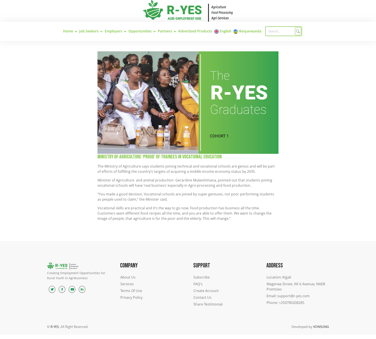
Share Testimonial (208, 304)
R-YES (54, 326)
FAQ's (198, 284)
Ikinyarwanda (249, 31)
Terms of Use (131, 290)
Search (298, 31)
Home (68, 31)
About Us (128, 277)
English (225, 31)
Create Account (206, 290)
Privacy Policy (131, 297)
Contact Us (202, 297)
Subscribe (201, 277)
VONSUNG (321, 326)
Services (127, 284)
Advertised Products (195, 31)
